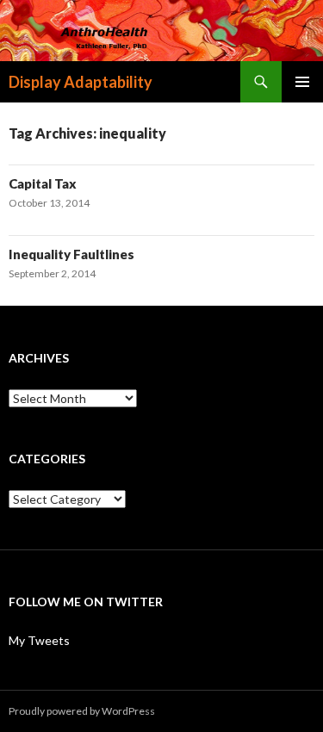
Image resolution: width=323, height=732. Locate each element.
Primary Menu (302, 81)
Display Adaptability (80, 81)
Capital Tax (43, 183)
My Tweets (39, 640)
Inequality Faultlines (71, 254)
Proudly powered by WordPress (82, 710)
